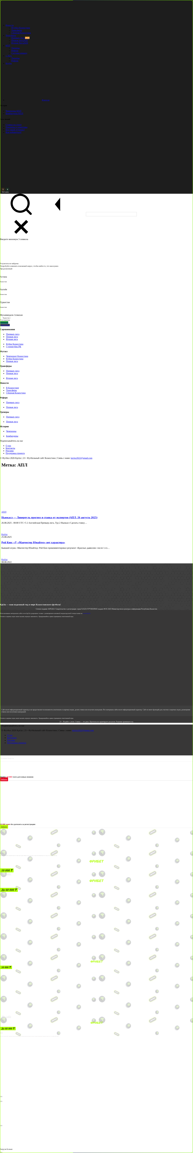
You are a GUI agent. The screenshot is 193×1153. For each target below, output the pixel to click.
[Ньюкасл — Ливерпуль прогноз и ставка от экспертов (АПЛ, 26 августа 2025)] (31, 509)
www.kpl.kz (87, 613)
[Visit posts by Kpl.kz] (4, 532)
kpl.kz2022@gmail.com (81, 458)
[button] (7, 870)
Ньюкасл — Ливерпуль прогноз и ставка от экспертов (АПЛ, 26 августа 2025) (49, 517)
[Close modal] (1, 1096)
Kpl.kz (4, 534)
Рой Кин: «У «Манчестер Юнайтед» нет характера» (33, 542)
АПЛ (3, 512)
